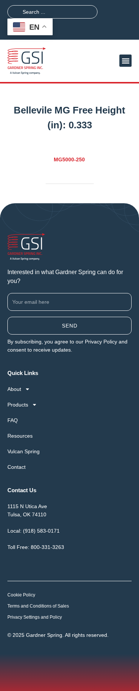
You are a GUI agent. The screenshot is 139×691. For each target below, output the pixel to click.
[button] (125, 61)
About (14, 389)
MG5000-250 (69, 159)
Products (17, 405)
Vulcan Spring (23, 451)
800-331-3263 (47, 547)
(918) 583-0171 (41, 531)
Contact (16, 467)
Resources (20, 436)
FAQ (12, 420)
